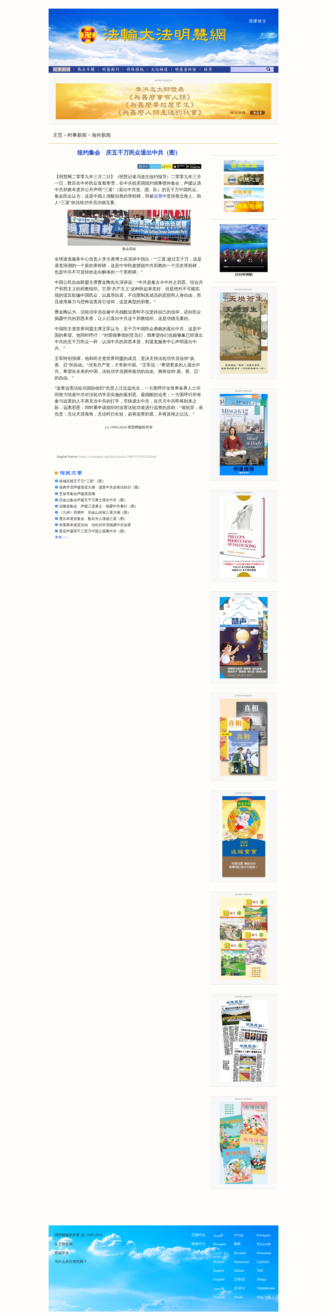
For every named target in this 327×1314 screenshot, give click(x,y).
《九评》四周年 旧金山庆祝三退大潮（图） (95, 512)
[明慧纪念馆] (186, 70)
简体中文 (198, 1244)
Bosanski (219, 1244)
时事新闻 (77, 135)
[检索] (207, 70)
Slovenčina (264, 1253)
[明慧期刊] (110, 70)
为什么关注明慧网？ (71, 1261)
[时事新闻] (60, 70)
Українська (266, 1288)
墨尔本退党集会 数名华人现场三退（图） (93, 519)
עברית (239, 1235)
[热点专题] (86, 70)
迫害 (158, 196)
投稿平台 (62, 1253)
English (218, 1270)
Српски (263, 1261)
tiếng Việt (263, 1297)
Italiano (239, 1270)
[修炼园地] (135, 70)
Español (218, 1279)
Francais (219, 1297)
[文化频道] (159, 70)
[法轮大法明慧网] (88, 26)
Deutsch (218, 1261)
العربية (218, 1235)
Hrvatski (240, 1253)
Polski (238, 1297)
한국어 (239, 1288)
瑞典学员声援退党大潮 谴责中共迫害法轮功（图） (100, 487)
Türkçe (261, 1279)
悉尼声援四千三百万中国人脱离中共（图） (93, 531)
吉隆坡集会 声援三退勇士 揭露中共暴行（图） (98, 506)
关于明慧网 (64, 1244)
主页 (57, 135)
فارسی (218, 1288)
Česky (217, 1253)
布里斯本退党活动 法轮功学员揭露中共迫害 (95, 525)
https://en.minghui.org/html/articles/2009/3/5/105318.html (117, 456)
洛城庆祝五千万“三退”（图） (82, 481)
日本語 (239, 1279)
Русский (264, 1244)
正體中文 (198, 1235)
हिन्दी (237, 1244)
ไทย (260, 1270)
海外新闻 (101, 135)
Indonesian (241, 1261)
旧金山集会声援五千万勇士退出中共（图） (93, 500)
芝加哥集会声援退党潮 (77, 494)
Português (264, 1235)
